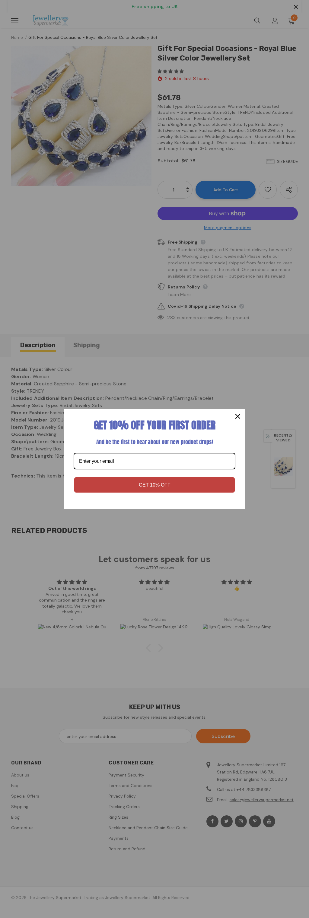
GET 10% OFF (154, 484)
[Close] (238, 416)
